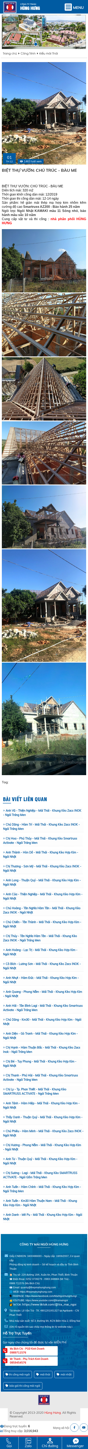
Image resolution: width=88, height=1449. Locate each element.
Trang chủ (10, 53)
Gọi (9, 1446)
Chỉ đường (50, 1446)
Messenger (75, 1446)
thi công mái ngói (19, 1374)
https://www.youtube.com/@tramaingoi (47, 1300)
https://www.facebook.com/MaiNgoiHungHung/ (51, 1296)
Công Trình (28, 53)
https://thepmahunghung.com (36, 1291)
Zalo (28, 1446)
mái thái (44, 1374)
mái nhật (66, 1374)
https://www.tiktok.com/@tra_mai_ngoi (49, 1304)
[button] (30, 44)
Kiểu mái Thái (48, 53)
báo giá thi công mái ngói (24, 1385)
